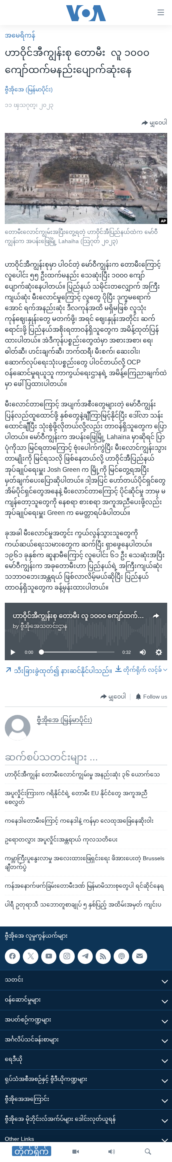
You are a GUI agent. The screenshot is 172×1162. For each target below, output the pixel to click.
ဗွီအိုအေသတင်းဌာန (43, 626)
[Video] (76, 1152)
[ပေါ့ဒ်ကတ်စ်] (121, 956)
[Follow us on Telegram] (85, 956)
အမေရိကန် (20, 35)
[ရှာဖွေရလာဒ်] (148, 1152)
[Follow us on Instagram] (66, 956)
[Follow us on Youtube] (48, 956)
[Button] (154, 123)
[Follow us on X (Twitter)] (30, 956)
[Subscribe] (139, 956)
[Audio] (112, 1152)
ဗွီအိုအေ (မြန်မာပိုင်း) (29, 89)
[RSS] (103, 956)
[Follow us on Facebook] (12, 956)
